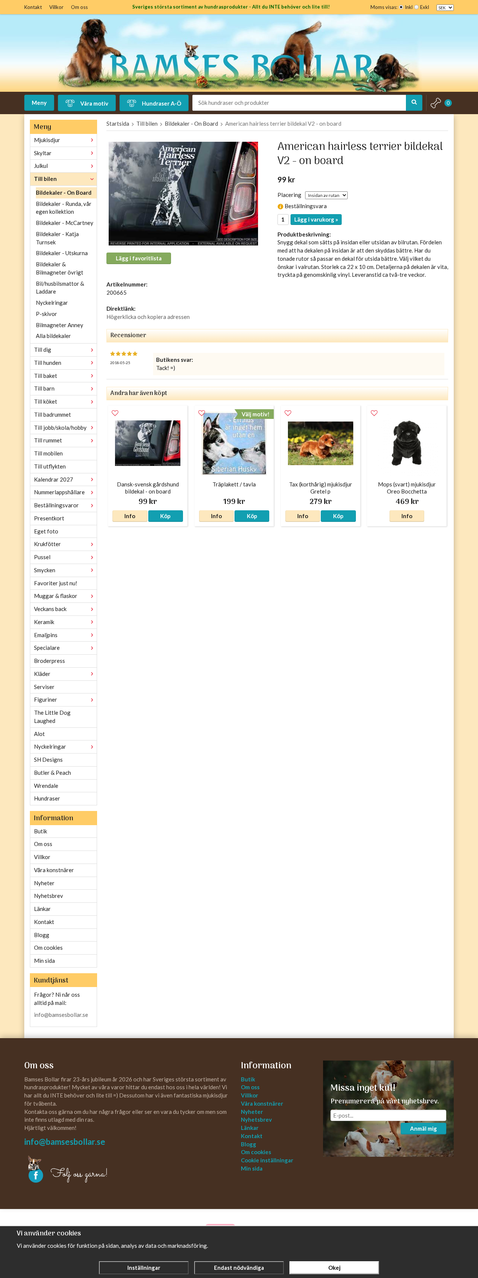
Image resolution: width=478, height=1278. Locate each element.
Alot (39, 733)
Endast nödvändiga (239, 1267)
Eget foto (46, 531)
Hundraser (47, 798)
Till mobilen (48, 453)
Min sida (44, 960)
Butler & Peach (52, 772)
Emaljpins (46, 635)
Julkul (41, 165)
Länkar (42, 908)
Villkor (56, 7)
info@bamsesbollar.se (61, 1014)
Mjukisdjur (47, 140)
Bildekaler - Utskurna (62, 253)
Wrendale (46, 785)
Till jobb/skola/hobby (60, 427)
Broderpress (49, 660)
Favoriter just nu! (55, 583)
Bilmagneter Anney (59, 325)
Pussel (42, 557)
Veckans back (50, 608)
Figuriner (45, 699)
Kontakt (33, 7)
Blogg (41, 934)
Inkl (409, 7)
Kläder (42, 673)
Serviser (44, 686)
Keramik (44, 621)
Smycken (44, 570)
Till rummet (48, 440)
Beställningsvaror (56, 505)
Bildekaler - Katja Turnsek (57, 238)
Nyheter (44, 883)
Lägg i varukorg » (316, 219)
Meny (39, 102)
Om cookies (48, 947)
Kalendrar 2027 (53, 479)
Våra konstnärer (54, 870)
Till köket (45, 401)
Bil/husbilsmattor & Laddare (60, 287)
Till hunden (47, 362)
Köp (165, 516)
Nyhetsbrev (48, 895)
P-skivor (46, 313)
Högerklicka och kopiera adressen (148, 316)
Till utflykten (50, 466)
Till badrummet (52, 414)
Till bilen (45, 178)
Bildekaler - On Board (63, 192)
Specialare (47, 647)
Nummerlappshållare (59, 492)
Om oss (79, 7)
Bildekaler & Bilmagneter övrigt (59, 268)
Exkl (424, 7)
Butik (40, 831)
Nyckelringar (52, 302)
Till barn (44, 388)
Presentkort (49, 518)
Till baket (45, 375)
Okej (334, 1267)
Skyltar (43, 153)
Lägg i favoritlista (139, 258)
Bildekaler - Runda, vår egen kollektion (63, 207)
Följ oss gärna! (79, 1174)
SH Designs (48, 759)
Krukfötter (47, 544)
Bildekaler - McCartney (64, 222)
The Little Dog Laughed (52, 716)
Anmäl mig (423, 1128)
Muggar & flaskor (55, 595)
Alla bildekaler (53, 335)
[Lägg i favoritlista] (115, 413)
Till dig (42, 349)
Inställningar (143, 1267)
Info (129, 516)
